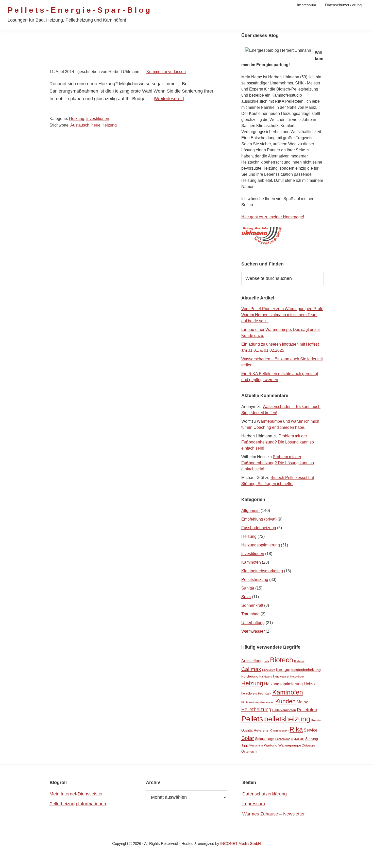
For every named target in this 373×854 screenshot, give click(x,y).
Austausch (79, 125)
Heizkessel (281, 676)
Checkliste (268, 669)
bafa (266, 661)
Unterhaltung (253, 622)
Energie (283, 669)
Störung (311, 739)
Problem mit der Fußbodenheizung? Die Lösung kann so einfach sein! (277, 442)
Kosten (270, 702)
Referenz (261, 730)
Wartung (270, 745)
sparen (297, 738)
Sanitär (247, 588)
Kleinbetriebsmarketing (262, 571)
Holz (261, 693)
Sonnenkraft (252, 605)
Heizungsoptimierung (260, 545)
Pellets (252, 719)
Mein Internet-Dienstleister (76, 793)
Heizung (76, 118)
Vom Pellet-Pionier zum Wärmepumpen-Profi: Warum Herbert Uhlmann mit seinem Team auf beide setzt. (282, 315)
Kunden (285, 701)
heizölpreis (249, 693)
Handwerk (265, 676)
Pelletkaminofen (284, 710)
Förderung (249, 676)
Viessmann (256, 745)
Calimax (251, 669)
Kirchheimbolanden (253, 702)
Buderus (299, 661)
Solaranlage (264, 739)
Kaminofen (251, 562)
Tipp (244, 745)
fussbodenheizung (306, 670)
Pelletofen (307, 709)
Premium (316, 720)
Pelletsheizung (254, 579)
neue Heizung (104, 125)
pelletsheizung (287, 719)
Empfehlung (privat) (259, 519)
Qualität (247, 730)
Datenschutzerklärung (264, 793)
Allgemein (250, 510)
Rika (296, 729)
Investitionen (97, 118)
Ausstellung (252, 661)
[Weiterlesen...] (169, 98)
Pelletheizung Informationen (77, 803)
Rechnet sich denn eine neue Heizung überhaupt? (136, 60)
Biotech (281, 660)
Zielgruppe (308, 745)
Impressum (253, 803)
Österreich (249, 751)
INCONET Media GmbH (240, 843)
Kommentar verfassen (166, 71)
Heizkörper (297, 676)
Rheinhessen (279, 730)
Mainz (302, 702)
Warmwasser (253, 631)
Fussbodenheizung (258, 528)
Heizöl (310, 684)
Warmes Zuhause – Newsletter (273, 813)
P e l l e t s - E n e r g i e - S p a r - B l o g (79, 10)
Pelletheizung (256, 709)
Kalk (268, 693)
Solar (246, 597)
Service (310, 730)
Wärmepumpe (289, 745)
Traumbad (250, 614)
